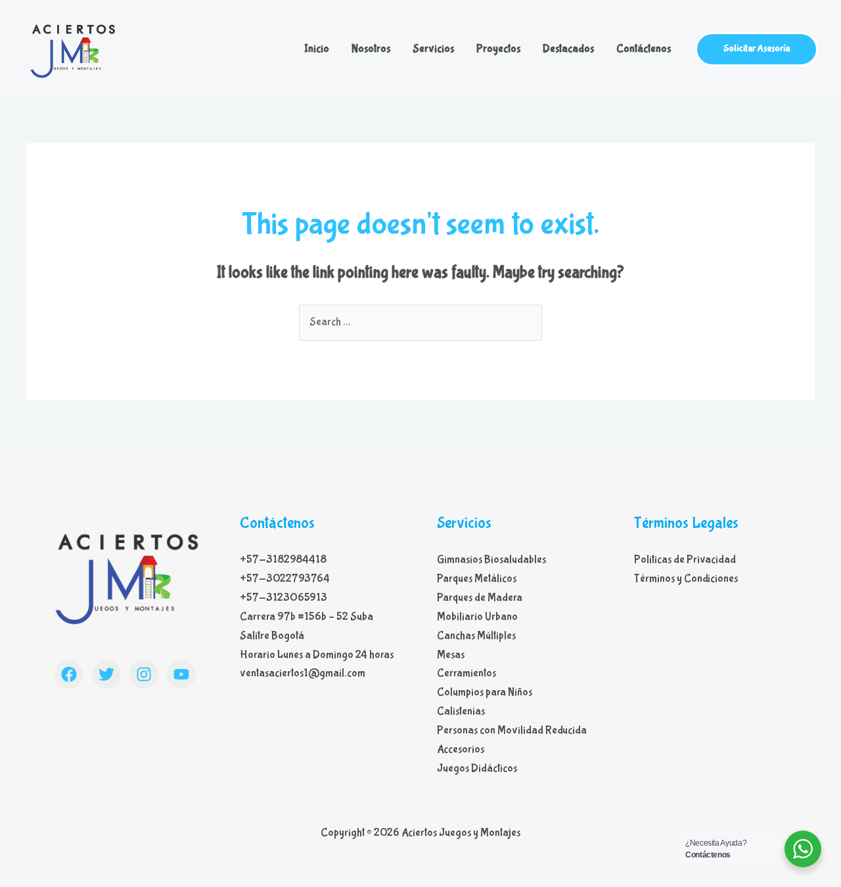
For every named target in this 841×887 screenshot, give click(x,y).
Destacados (568, 49)
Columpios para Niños (484, 692)
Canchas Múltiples (476, 636)
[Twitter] (106, 674)
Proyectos (498, 49)
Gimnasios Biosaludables (491, 559)
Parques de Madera (479, 598)
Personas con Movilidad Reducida (512, 730)
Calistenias (461, 711)
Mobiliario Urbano (477, 617)
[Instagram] (143, 674)
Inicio (316, 49)
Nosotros (371, 49)
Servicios (433, 49)
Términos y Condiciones (686, 579)
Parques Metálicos (476, 579)
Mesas (451, 655)
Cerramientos (466, 673)
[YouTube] (181, 674)
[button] (756, 49)
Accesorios (460, 749)
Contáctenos (643, 49)
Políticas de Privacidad (685, 559)
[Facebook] (69, 674)
